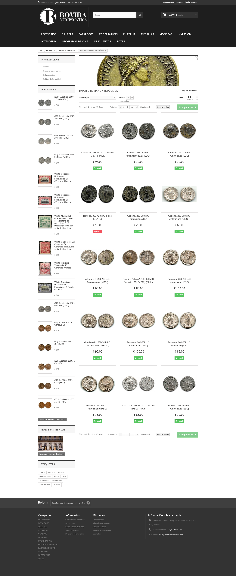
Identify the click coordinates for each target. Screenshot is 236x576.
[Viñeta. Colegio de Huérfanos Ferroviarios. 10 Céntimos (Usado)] (45, 180)
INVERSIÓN (184, 34)
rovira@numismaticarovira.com (171, 535)
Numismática (45, 477)
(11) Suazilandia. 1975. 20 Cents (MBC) (64, 136)
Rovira (56, 477)
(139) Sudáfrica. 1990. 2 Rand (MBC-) (64, 98)
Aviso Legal (70, 523)
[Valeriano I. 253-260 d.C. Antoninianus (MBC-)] (97, 257)
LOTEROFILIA (49, 41)
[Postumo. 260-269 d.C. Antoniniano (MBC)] (97, 384)
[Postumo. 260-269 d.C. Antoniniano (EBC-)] (179, 321)
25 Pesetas (43, 481)
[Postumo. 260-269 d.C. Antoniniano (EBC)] (179, 257)
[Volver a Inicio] (41, 50)
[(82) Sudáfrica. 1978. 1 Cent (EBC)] (45, 328)
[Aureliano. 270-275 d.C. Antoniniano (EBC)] (179, 131)
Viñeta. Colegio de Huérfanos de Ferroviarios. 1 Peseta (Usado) (64, 286)
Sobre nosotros (49, 75)
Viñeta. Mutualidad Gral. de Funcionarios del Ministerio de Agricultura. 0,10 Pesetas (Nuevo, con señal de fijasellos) (63, 222)
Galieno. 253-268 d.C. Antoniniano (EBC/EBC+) (138, 154)
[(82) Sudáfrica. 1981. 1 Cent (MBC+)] (45, 347)
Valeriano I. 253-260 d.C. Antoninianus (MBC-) (97, 280)
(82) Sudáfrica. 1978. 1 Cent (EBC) (64, 323)
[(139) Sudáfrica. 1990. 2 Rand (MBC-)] (45, 103)
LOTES (121, 41)
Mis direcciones (99, 527)
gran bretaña (44, 485)
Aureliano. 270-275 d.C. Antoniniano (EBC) (179, 154)
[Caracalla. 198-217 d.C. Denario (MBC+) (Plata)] (97, 131)
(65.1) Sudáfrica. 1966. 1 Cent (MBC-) (64, 400)
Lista (196, 99)
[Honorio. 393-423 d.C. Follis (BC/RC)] (97, 194)
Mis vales (97, 534)
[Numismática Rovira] (63, 17)
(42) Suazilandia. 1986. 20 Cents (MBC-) (64, 155)
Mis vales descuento (101, 523)
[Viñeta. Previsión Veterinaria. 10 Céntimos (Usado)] (45, 269)
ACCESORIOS (48, 34)
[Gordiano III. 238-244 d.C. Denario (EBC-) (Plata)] (97, 321)
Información (50, 59)
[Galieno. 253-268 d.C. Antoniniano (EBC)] (179, 384)
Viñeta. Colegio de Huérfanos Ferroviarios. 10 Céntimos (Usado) (62, 177)
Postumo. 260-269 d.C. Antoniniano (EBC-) (179, 344)
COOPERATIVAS (108, 34)
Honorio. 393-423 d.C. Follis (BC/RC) (97, 217)
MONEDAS (166, 34)
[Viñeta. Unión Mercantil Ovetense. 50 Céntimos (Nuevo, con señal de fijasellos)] (45, 248)
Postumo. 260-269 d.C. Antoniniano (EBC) (179, 280)
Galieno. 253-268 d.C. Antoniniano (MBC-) (179, 217)
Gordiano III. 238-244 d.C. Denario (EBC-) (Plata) (97, 344)
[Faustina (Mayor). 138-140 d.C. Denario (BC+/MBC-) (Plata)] (138, 257)
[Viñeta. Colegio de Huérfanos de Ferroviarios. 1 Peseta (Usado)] (45, 288)
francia (42, 472)
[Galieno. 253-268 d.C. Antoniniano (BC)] (138, 194)
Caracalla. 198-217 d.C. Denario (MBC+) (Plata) (97, 154)
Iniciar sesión (191, 2)
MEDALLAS (147, 34)
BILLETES (67, 34)
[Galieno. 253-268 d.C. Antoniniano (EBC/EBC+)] (138, 131)
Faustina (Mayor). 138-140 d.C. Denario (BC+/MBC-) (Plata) (138, 280)
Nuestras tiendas (53, 429)
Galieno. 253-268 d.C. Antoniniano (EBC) (179, 407)
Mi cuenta (99, 515)
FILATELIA (129, 34)
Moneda (51, 472)
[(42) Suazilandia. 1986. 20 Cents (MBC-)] (45, 160)
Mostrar (122, 98)
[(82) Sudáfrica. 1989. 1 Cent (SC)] (45, 367)
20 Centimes (57, 481)
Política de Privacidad (52, 79)
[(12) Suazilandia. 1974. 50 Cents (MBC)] (45, 309)
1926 (64, 477)
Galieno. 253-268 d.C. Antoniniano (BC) (138, 217)
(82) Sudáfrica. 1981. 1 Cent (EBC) (64, 381)
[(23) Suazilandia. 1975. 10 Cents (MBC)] (45, 122)
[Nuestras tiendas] (56, 443)
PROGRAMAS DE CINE (75, 41)
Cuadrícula (189, 99)
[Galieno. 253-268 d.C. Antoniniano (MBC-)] (179, 194)
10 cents (56, 485)
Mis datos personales (102, 530)
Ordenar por (84, 98)
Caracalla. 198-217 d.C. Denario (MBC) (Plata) (138, 407)
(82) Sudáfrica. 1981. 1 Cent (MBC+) (64, 342)
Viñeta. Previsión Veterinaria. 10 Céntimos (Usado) (62, 265)
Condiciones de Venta (51, 71)
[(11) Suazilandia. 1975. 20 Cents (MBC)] (45, 141)
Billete (61, 472)
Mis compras (98, 520)
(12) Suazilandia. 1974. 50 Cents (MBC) (64, 304)
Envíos (46, 67)
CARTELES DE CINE (46, 548)
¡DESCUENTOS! (102, 41)
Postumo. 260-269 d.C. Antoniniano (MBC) (97, 407)
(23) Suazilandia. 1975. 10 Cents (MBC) (64, 117)
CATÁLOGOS (86, 34)
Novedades (48, 89)
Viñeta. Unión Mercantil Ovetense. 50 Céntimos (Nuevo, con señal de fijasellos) (64, 245)
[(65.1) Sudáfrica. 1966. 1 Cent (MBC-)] (45, 405)
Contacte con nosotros (172, 2)
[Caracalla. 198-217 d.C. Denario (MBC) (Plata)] (138, 384)
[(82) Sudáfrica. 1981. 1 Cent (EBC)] (45, 386)
